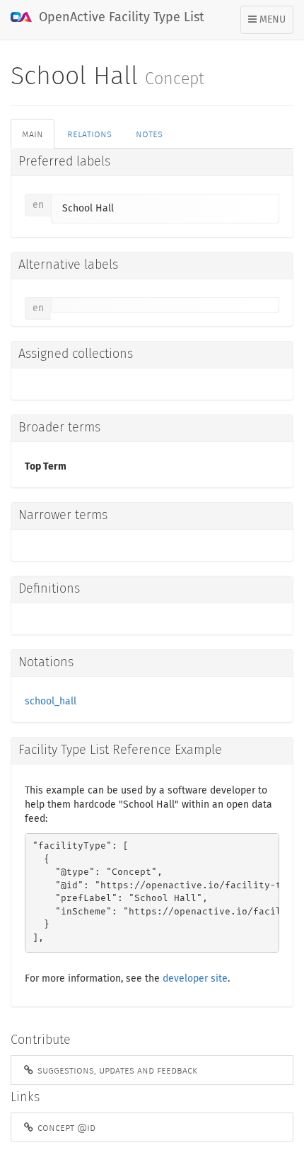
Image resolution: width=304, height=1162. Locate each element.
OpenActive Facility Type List (119, 17)
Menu (270, 24)
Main (32, 134)
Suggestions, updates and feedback (116, 1070)
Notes (149, 134)
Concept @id (65, 1127)
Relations (89, 134)
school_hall (50, 702)
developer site (195, 979)
